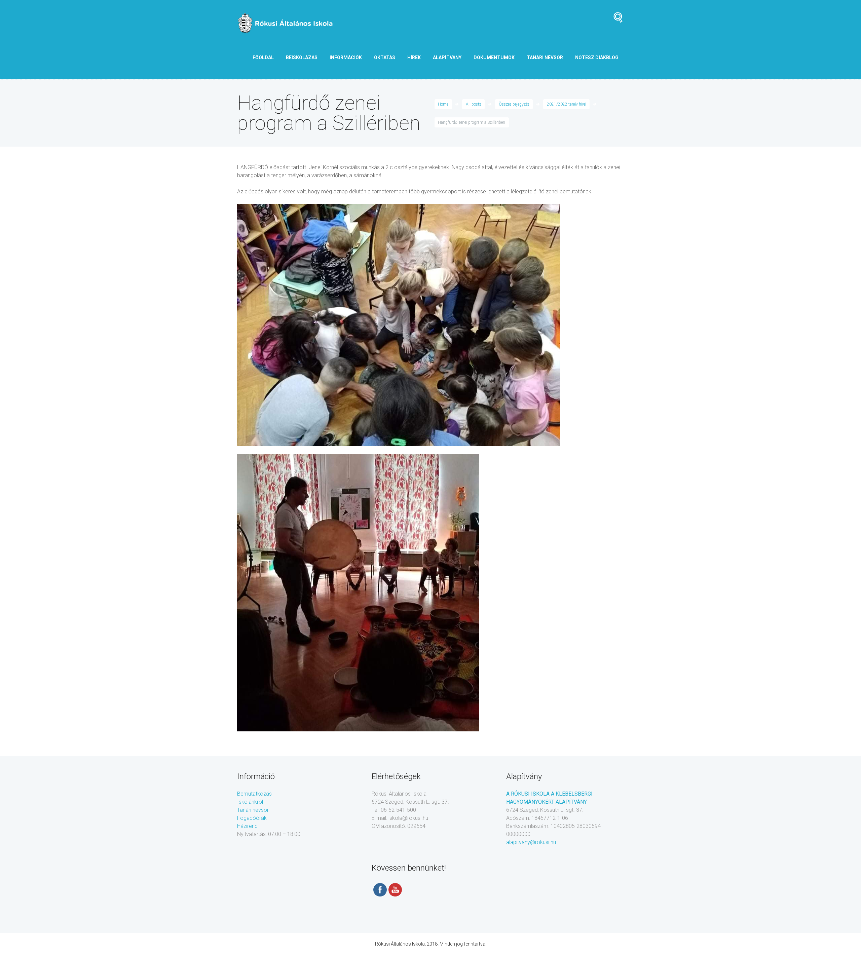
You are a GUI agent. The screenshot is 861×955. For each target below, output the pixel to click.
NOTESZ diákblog (597, 57)
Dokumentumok (494, 57)
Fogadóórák (252, 818)
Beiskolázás (301, 57)
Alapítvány (447, 57)
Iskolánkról (250, 802)
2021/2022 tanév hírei (566, 104)
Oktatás (384, 57)
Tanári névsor (253, 810)
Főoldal (263, 57)
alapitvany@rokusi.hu (531, 842)
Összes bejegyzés (514, 104)
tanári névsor (545, 57)
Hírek (414, 57)
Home (443, 104)
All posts (473, 104)
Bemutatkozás (254, 794)
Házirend (247, 826)
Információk (346, 57)
